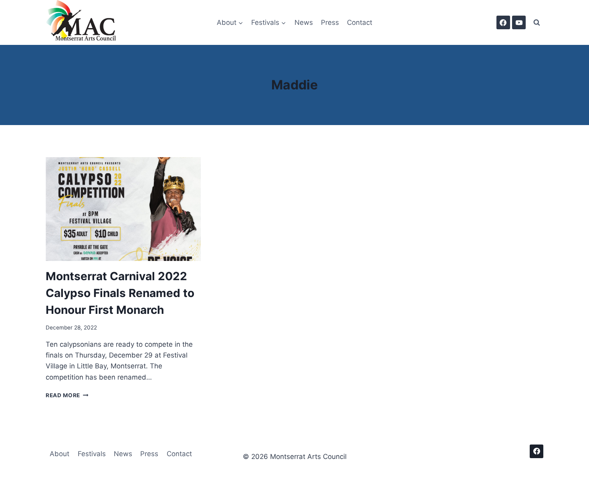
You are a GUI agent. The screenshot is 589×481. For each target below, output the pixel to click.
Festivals (92, 454)
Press (330, 22)
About (59, 454)
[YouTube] (519, 22)
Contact (359, 22)
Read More (67, 395)
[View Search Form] (536, 22)
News (303, 22)
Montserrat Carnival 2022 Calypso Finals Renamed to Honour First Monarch (120, 293)
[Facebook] (503, 22)
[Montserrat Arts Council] (86, 22)
